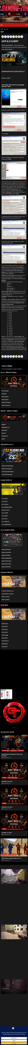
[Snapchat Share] (16, 36)
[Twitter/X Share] (19, 36)
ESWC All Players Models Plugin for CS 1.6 (11, 858)
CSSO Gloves (5, 623)
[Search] (26, 25)
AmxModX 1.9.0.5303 (7, 832)
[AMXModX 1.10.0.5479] (14, 771)
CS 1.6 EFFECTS (5, 521)
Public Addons (5, 396)
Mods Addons (5, 399)
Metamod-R (5, 436)
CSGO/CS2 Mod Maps (7, 474)
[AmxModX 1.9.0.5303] (14, 822)
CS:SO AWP (4, 638)
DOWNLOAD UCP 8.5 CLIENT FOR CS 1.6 (13, 71)
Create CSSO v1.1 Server (8, 593)
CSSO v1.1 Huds (5, 596)
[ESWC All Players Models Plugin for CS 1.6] (14, 847)
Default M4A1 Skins (6, 561)
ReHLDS (4, 424)
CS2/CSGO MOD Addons (8, 471)
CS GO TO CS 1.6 (6, 510)
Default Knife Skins (6, 549)
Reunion (4, 433)
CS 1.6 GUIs (4, 518)
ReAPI (3, 439)
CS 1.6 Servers (5, 504)
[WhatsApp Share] (13, 36)
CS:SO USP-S (5, 632)
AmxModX (4, 430)
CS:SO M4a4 (5, 643)
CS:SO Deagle (5, 635)
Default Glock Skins (6, 552)
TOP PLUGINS (5, 391)
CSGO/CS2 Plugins (6, 402)
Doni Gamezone (6, 757)
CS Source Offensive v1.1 (8, 591)
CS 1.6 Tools (4, 501)
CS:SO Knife (4, 626)
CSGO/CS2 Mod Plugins (7, 465)
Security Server (14, 750)
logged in (10, 369)
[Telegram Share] (21, 36)
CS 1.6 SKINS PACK (6, 524)
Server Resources (6, 405)
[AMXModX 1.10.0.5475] (14, 796)
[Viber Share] (10, 36)
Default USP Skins (6, 555)
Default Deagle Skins (7, 558)
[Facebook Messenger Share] (8, 36)
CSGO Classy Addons (7, 468)
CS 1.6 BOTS (5, 515)
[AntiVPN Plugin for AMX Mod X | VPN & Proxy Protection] (14, 743)
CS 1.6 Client (5, 498)
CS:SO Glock (5, 629)
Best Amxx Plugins (5, 750)
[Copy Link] (2, 36)
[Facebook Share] (5, 36)
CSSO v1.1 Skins (5, 599)
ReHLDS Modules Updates (12, 777)
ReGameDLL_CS (5, 427)
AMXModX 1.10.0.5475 (7, 807)
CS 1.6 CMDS (5, 513)
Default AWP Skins (6, 566)
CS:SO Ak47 (5, 646)
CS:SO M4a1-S (5, 641)
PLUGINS (4, 393)
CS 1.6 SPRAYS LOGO (7, 507)
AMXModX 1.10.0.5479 (7, 781)
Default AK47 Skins (6, 563)
